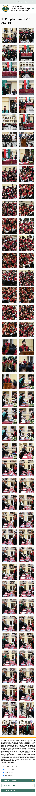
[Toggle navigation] (33, 8)
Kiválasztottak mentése (11, 780)
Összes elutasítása (9, 785)
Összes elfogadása (9, 790)
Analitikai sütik (9, 772)
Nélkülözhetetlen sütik (11, 767)
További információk (7, 762)
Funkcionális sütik (9, 770)
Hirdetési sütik (8, 775)
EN (28, 2)
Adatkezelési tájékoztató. (24, 759)
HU (26, 2)
